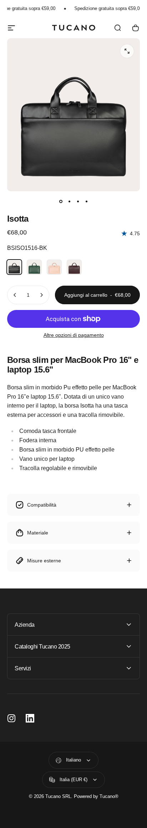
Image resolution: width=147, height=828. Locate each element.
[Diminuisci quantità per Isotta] (14, 295)
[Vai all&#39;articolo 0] (60, 201)
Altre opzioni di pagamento (74, 335)
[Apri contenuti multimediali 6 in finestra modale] (127, 51)
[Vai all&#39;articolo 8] (78, 201)
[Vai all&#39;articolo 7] (69, 201)
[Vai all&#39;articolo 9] (86, 201)
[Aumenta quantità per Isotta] (41, 295)
